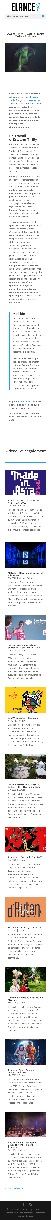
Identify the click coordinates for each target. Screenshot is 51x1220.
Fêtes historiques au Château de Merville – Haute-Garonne (24, 785)
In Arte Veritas (27, 401)
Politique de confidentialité (20, 1212)
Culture (21, 505)
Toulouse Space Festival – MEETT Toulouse (22, 1071)
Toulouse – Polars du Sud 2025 (25, 857)
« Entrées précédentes (15, 1188)
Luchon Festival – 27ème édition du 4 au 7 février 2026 (24, 646)
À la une (22, 578)
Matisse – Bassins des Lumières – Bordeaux (25, 574)
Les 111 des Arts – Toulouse (23, 718)
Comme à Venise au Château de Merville (25, 998)
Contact (30, 1216)
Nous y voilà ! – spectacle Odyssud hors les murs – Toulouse (22, 1144)
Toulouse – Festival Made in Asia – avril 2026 (23, 501)
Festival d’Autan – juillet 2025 (24, 927)
